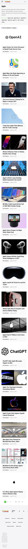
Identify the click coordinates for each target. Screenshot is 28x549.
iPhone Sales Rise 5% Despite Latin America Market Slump (13, 310)
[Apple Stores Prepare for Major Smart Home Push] (14, 220)
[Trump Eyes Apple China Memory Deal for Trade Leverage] (14, 116)
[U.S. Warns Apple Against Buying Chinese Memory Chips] (14, 482)
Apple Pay (10, 20)
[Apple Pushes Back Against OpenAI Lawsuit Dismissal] (14, 403)
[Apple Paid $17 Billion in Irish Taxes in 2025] (14, 325)
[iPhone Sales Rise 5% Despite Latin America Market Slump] (14, 299)
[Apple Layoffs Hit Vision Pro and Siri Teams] (14, 273)
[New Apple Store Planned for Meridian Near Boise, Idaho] (14, 429)
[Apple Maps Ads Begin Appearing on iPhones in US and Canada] (14, 63)
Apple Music (23, 18)
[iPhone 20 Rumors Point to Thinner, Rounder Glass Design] (14, 142)
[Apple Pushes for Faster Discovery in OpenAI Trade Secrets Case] (14, 37)
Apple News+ (4, 20)
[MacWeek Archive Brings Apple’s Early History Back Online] (14, 456)
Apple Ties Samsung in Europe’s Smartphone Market (12, 388)
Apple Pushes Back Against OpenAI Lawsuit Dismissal (13, 414)
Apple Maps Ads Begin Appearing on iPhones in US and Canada (14, 74)
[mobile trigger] (2, 1)
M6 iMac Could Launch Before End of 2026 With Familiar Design (13, 205)
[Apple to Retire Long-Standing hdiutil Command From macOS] (14, 168)
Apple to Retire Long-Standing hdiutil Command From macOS (12, 179)
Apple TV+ (15, 20)
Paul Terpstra (6, 51)
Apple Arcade (10, 18)
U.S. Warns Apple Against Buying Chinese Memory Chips (13, 493)
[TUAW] (7, 1)
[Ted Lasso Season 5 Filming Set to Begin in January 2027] (14, 89)
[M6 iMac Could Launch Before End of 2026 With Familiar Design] (14, 194)
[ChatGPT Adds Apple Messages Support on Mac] (14, 351)
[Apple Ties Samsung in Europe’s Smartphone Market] (14, 377)
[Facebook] (19, 511)
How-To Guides (21, 20)
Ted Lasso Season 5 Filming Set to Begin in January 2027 (13, 100)
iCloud (3, 22)
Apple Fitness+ (17, 18)
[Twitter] (24, 511)
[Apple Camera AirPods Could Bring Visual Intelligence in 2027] (14, 246)
